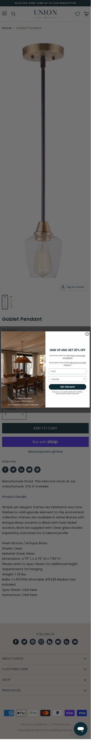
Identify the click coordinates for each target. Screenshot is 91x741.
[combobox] (67, 379)
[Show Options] (84, 379)
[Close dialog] (87, 334)
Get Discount (67, 386)
